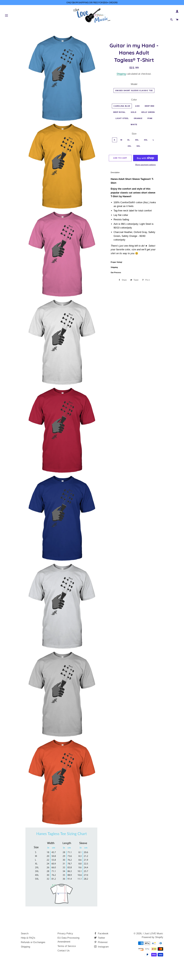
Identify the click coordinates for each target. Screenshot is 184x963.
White (134, 124)
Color (134, 99)
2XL (129, 146)
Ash (137, 106)
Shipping (121, 73)
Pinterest (102, 942)
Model (134, 84)
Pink (149, 118)
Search (24, 933)
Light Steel (122, 118)
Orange (138, 118)
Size (134, 133)
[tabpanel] (134, 217)
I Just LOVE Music (153, 933)
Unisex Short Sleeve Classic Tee (134, 90)
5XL (138, 146)
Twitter (101, 937)
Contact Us (63, 950)
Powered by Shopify (152, 937)
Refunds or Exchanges (33, 942)
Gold (133, 112)
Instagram (103, 946)
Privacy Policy (65, 933)
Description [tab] (115, 173)
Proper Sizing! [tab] (116, 262)
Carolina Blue (122, 106)
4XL (146, 140)
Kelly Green (148, 112)
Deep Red (149, 106)
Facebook (102, 933)
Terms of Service (66, 946)
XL (128, 140)
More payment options (145, 164)
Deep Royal (119, 112)
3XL (137, 140)
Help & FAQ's (28, 937)
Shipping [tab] (114, 267)
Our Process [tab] (116, 273)
